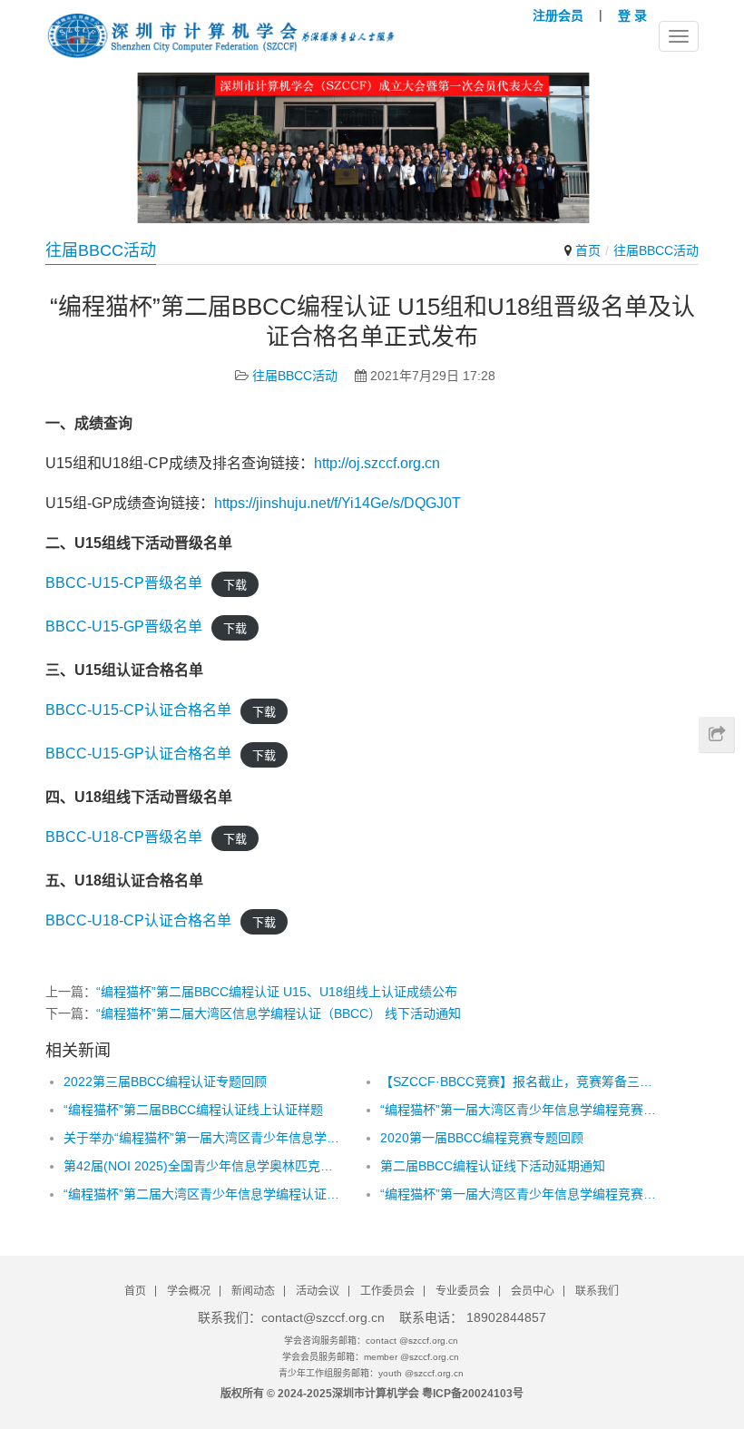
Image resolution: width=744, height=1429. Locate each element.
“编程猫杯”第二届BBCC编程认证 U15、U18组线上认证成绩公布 (276, 991)
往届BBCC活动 (295, 375)
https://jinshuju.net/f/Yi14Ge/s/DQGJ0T (337, 503)
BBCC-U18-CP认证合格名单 (138, 920)
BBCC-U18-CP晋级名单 (123, 837)
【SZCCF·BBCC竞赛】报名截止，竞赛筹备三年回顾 (519, 1081)
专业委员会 (463, 1291)
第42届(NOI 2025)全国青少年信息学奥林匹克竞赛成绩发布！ (203, 1166)
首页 (588, 250)
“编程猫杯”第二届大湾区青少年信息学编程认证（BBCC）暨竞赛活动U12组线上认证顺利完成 (203, 1194)
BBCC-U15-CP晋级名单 (123, 583)
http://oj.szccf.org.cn (377, 463)
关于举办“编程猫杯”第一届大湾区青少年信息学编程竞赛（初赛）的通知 (203, 1137)
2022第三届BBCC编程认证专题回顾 (165, 1081)
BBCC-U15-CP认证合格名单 (138, 710)
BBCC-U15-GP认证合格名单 (138, 753)
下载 (235, 584)
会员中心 (532, 1291)
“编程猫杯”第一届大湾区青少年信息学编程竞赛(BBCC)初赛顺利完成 (519, 1194)
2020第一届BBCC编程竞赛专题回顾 (481, 1137)
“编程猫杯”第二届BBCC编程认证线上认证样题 (193, 1109)
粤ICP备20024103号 (473, 1393)
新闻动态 (253, 1291)
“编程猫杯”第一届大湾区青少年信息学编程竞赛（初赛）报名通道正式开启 (519, 1109)
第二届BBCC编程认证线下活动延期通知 (492, 1166)
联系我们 (597, 1291)
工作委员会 (387, 1291)
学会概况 (188, 1291)
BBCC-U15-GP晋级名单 (123, 626)
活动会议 (317, 1291)
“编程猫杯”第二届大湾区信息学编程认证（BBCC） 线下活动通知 (278, 1013)
